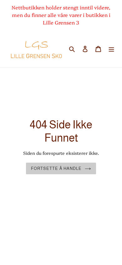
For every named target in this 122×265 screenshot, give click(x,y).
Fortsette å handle (56, 168)
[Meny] (111, 48)
